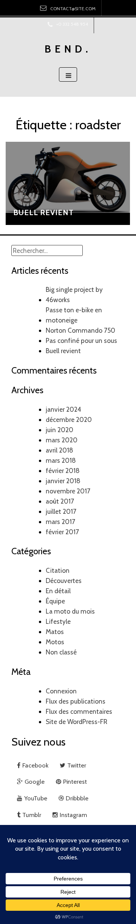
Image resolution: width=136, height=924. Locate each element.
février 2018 (63, 470)
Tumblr (31, 815)
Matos (55, 632)
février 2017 (62, 532)
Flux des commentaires (79, 711)
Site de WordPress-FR (76, 722)
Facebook (35, 765)
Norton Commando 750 (80, 330)
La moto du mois (70, 611)
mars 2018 (61, 460)
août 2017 (60, 501)
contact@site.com (73, 8)
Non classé (61, 652)
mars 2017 (60, 522)
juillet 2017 (61, 511)
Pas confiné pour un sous (81, 340)
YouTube (35, 798)
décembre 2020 (69, 419)
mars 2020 (61, 440)
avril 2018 (59, 450)
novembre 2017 (68, 491)
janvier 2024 (63, 409)
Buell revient (43, 212)
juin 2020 (59, 430)
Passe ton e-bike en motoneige (74, 315)
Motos (55, 642)
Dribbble (77, 798)
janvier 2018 (63, 481)
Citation (58, 570)
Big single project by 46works (74, 294)
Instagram (73, 815)
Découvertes (64, 580)
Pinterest (75, 781)
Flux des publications (75, 701)
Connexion (61, 691)
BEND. (68, 49)
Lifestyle (58, 621)
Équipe (55, 601)
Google (35, 781)
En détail (58, 591)
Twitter (76, 765)
